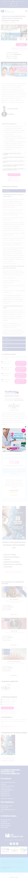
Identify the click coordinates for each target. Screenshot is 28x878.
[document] (14, 439)
